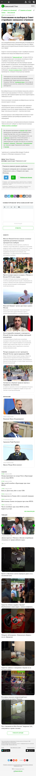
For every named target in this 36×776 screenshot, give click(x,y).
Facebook (6, 143)
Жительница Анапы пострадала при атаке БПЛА (17, 501)
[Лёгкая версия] (8, 2)
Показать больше (18, 732)
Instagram (12, 143)
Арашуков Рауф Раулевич (11, 442)
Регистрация (18, 223)
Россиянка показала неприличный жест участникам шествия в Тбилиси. (14, 698)
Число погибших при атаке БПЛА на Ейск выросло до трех (15, 508)
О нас (2, 747)
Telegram (6, 137)
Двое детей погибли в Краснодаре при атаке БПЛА (15, 484)
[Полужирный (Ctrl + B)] (4, 207)
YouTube (6, 147)
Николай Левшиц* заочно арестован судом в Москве (17, 307)
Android (22, 130)
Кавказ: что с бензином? (10, 10)
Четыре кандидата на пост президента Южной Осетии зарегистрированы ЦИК (16, 353)
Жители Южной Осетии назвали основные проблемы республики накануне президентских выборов (17, 241)
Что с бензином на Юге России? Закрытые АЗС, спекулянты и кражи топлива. (17, 727)
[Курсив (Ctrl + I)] (8, 207)
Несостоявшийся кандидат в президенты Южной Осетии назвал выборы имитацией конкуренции (17, 335)
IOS (26, 130)
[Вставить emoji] (19, 207)
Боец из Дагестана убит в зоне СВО (13, 490)
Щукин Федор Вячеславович (12, 465)
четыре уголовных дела (15, 70)
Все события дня (29, 511)
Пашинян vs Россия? (26, 10)
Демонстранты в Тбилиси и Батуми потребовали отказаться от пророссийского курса (17, 539)
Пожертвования (31, 747)
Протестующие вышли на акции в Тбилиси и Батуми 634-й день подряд (18, 276)
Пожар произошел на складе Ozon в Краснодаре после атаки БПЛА (17, 477)
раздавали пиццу (20, 82)
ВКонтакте (19, 143)
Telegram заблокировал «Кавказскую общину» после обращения (16, 636)
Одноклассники (27, 143)
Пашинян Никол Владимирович (13, 419)
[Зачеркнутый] (14, 207)
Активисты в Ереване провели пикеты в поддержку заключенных (16, 384)
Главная (3, 12)
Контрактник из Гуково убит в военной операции (17, 496)
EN (5, 1)
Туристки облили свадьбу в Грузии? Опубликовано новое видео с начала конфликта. (17, 606)
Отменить (18, 228)
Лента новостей (11, 12)
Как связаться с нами (15, 747)
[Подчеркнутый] (11, 207)
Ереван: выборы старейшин (9, 125)
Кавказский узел (17, 57)
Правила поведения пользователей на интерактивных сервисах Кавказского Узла (18, 765)
